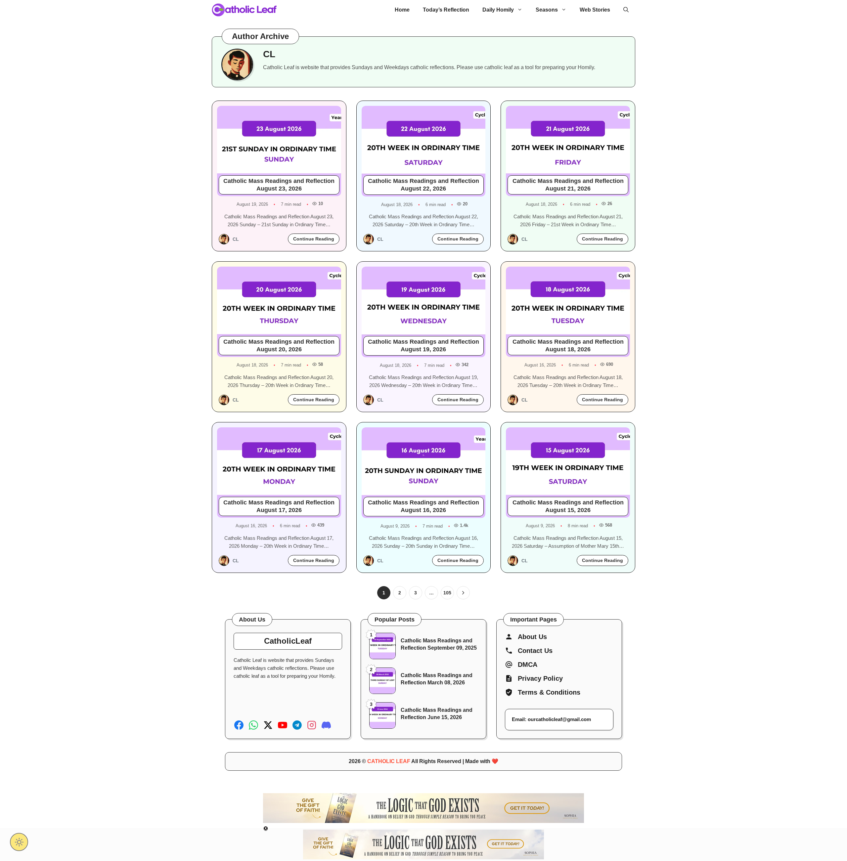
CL (236, 239)
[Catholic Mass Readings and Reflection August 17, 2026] (279, 472)
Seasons (547, 10)
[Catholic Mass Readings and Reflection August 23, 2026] (279, 151)
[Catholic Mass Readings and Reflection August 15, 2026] (568, 472)
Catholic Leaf (388, 761)
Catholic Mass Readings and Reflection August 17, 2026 (278, 506)
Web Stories (595, 10)
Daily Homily (498, 10)
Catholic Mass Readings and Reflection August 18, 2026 (568, 345)
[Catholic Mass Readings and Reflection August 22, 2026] (424, 151)
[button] (626, 10)
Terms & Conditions (549, 692)
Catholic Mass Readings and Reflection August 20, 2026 (278, 345)
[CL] (224, 239)
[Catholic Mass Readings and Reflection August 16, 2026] (424, 472)
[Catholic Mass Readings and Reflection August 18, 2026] (568, 312)
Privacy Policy (540, 678)
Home (402, 10)
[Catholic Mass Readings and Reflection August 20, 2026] (279, 312)
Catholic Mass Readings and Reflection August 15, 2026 (568, 506)
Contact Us (535, 650)
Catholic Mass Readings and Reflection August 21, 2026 (568, 185)
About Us (532, 636)
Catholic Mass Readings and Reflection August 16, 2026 (423, 506)
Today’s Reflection (446, 10)
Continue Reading (313, 238)
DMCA (527, 664)
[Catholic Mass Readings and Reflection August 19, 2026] (424, 312)
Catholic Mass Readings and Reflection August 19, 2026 (423, 345)
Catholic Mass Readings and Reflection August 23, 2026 (278, 185)
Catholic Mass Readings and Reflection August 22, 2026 (423, 185)
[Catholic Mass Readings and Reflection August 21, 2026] (568, 151)
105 (447, 592)
